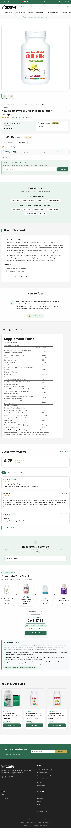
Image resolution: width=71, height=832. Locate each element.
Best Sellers (40, 782)
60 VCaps (22, 142)
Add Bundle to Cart (35, 633)
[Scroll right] (69, 709)
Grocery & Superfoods (44, 776)
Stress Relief (41, 200)
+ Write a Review (64, 452)
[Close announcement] (68, 1)
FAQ (2, 795)
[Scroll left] (1, 709)
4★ (15, 473)
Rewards (40, 801)
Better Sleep (15, 200)
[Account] (63, 7)
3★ (21, 473)
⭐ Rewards (5, 2)
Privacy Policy (28, 825)
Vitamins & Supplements (35, 12)
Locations (40, 798)
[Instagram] (2, 777)
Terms (36, 825)
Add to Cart (12, 725)
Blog (38, 804)
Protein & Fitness (53, 12)
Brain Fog (42, 213)
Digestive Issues (31, 213)
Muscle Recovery (28, 200)
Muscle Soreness (53, 209)
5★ (9, 473)
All (3, 473)
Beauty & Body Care (43, 779)
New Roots (10, 104)
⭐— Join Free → (35, 2)
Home (3, 104)
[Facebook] (6, 777)
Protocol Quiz (21, 12)
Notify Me (63, 169)
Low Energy (16, 209)
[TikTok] (9, 777)
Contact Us (62, 2)
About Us (40, 795)
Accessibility (43, 825)
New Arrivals (41, 785)
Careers (39, 808)
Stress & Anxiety (39, 209)
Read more (6, 507)
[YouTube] (12, 777)
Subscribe (61, 751)
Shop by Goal (7, 12)
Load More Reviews (10, 528)
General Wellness (54, 200)
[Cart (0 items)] (68, 7)
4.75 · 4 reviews (16, 117)
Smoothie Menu (42, 811)
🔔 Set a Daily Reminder (35, 316)
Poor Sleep (27, 209)
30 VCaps (9, 142)
